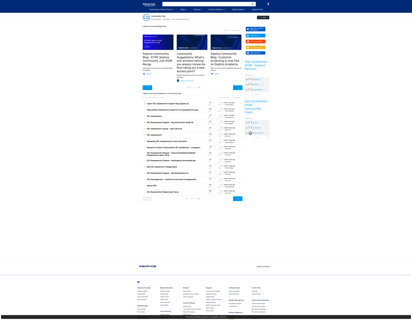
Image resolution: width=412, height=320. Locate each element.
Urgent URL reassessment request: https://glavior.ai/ (168, 104)
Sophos (148, 74)
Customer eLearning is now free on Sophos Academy (225, 60)
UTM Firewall (164, 299)
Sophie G (255, 123)
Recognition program (235, 303)
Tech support (210, 311)
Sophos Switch (164, 297)
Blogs (183, 9)
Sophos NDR (164, 305)
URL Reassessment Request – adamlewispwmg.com (168, 173)
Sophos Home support (258, 303)
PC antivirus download (258, 312)
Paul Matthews (229, 111)
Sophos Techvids (211, 302)
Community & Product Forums (160, 9)
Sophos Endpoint (142, 291)
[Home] (152, 4)
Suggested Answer (144, 103)
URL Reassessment (256, 47)
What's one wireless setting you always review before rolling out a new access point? (191, 64)
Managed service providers (191, 294)
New (264, 17)
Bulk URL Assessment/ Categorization (162, 167)
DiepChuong (256, 79)
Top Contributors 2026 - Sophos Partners (256, 65)
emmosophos (229, 105)
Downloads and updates (213, 291)
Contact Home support (258, 306)
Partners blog (187, 306)
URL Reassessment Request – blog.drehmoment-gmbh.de (170, 122)
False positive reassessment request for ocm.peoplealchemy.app (172, 110)
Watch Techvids (255, 53)
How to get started (234, 291)
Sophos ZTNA (164, 294)
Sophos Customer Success (214, 299)
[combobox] (205, 4)
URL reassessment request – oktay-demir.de (164, 129)
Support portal (210, 297)
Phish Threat (141, 312)
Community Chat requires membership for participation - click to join (206, 317)
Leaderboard (232, 306)
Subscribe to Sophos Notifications (257, 29)
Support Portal (257, 9)
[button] (252, 4)
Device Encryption (142, 297)
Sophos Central (164, 314)
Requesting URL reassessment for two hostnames (167, 141)
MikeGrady (256, 84)
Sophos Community (187, 81)
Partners (197, 9)
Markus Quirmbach (258, 133)
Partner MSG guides (189, 312)
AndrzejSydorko (257, 90)
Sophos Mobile (141, 299)
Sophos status (210, 308)
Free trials (255, 291)
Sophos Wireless (165, 302)
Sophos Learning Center (213, 305)
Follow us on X (254, 35)
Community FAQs (234, 294)
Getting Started (237, 9)
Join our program (188, 297)
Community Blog (156, 19)
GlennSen (228, 149)
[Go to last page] (258, 94)
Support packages (211, 294)
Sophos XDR (152, 186)
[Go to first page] (256, 94)
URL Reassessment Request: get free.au (163, 192)
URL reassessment (154, 116)
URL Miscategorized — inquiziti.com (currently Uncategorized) (171, 179)
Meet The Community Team (180, 19)
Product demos (256, 294)
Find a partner (187, 291)
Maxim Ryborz (229, 168)
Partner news (187, 314)
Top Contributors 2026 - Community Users (256, 106)
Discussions (166, 19)
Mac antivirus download (259, 309)
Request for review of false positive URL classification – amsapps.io (173, 147)
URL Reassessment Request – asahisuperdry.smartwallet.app (171, 160)
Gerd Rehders (257, 128)
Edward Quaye (229, 187)
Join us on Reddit (256, 42)
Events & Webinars (216, 9)
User (268, 4)
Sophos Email (141, 309)
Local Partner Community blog (192, 309)
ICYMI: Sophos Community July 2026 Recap (157, 60)
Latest (229, 103)
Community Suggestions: (186, 55)
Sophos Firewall (165, 291)
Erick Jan (228, 130)
